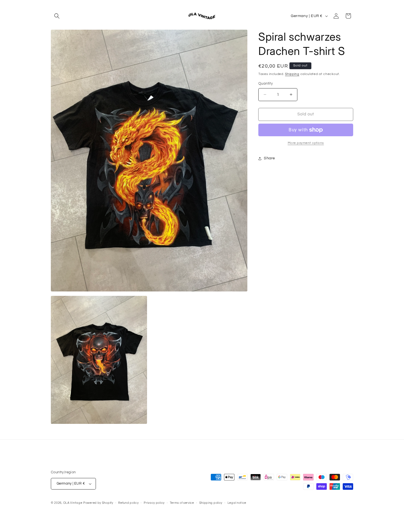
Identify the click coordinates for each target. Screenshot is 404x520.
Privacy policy (154, 502)
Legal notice (237, 502)
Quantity (265, 83)
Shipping (292, 74)
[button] (57, 16)
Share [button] (269, 158)
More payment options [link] (306, 143)
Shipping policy (211, 502)
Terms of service (182, 502)
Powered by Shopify (98, 502)
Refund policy (128, 502)
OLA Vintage (72, 502)
